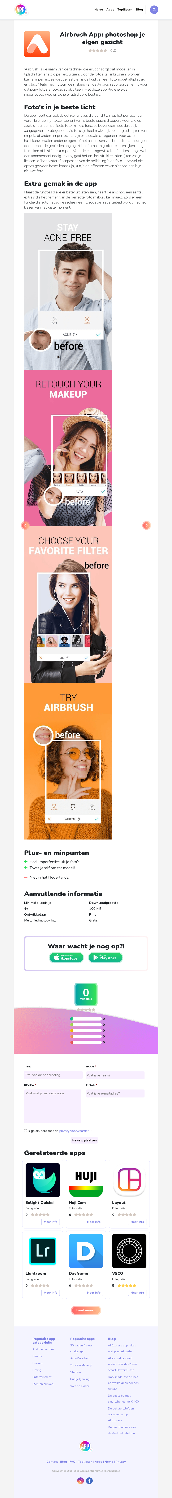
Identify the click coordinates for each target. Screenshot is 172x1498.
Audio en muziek (43, 1349)
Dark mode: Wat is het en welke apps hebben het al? (123, 1383)
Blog (139, 10)
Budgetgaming (80, 1379)
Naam (91, 1066)
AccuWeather (79, 1358)
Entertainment (42, 1377)
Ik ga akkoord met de (58, 1131)
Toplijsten (125, 10)
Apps (110, 10)
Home (98, 10)
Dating (37, 1370)
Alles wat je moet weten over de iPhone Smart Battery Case (122, 1364)
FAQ (72, 1462)
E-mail (91, 1085)
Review (30, 1085)
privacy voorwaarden (74, 1131)
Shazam (75, 1372)
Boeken (38, 1363)
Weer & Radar (79, 1386)
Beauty (37, 1356)
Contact (52, 1462)
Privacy (121, 1462)
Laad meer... (86, 1310)
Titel (27, 1066)
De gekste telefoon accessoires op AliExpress (121, 1414)
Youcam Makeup (81, 1365)
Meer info (50, 1222)
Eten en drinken (43, 1384)
